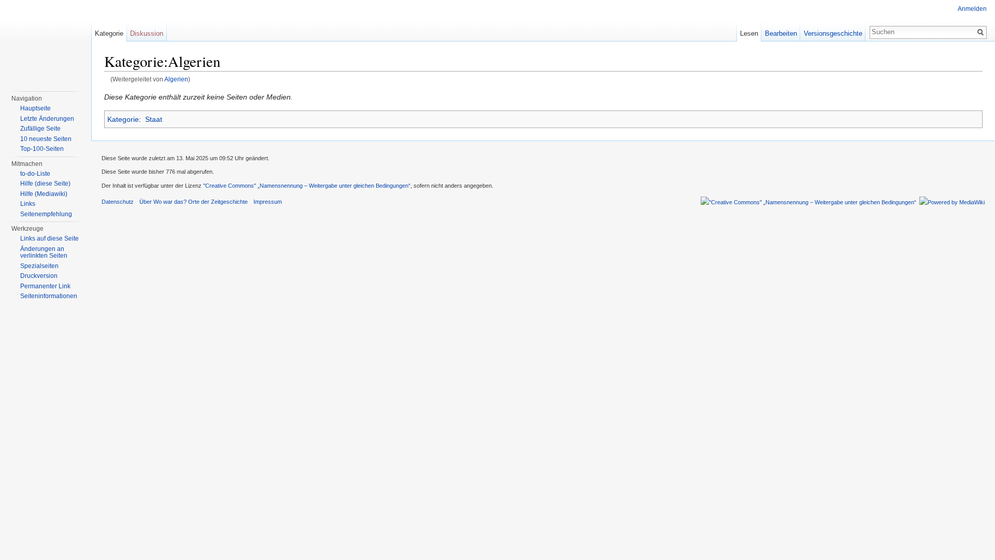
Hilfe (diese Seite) (45, 183)
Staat (153, 119)
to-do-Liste (35, 173)
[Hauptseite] (45, 41)
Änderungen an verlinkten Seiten (43, 252)
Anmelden (972, 8)
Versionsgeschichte (833, 33)
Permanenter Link (45, 286)
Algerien (176, 79)
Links (27, 203)
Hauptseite (35, 108)
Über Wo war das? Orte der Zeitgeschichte (193, 202)
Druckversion (39, 275)
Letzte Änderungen (47, 118)
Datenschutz (118, 202)
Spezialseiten (39, 266)
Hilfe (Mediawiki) (43, 194)
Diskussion (146, 33)
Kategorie (123, 119)
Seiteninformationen (48, 296)
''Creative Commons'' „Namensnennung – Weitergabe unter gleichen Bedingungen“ (306, 186)
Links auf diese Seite (49, 238)
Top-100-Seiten (42, 148)
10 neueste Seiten (46, 139)
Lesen (749, 33)
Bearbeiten (781, 33)
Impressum (267, 202)
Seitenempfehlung (46, 214)
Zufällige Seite (40, 128)
